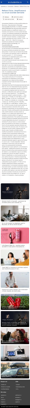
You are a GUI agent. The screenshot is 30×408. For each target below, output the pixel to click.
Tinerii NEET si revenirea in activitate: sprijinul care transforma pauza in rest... (15, 268)
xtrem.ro (3, 399)
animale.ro (17, 397)
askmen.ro (3, 395)
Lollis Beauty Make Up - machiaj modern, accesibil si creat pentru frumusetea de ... (13, 246)
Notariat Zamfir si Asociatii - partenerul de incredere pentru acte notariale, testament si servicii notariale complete (14, 324)
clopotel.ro (3, 404)
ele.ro (2, 397)
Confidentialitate (5, 389)
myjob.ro (3, 401)
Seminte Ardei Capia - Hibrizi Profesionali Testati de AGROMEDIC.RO (13, 307)
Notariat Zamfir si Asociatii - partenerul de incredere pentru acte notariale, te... (14, 201)
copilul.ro (17, 401)
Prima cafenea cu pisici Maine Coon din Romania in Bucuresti (13, 341)
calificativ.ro (18, 395)
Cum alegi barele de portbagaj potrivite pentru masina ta (13, 376)
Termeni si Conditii (5, 386)
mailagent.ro (18, 399)
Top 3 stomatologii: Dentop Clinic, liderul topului (13, 358)
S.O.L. (17, 389)
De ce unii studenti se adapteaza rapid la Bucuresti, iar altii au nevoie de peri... (13, 223)
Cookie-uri (3, 384)
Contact (18, 384)
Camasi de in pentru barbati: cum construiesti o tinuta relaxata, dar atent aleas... (15, 290)
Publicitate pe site (20, 386)
